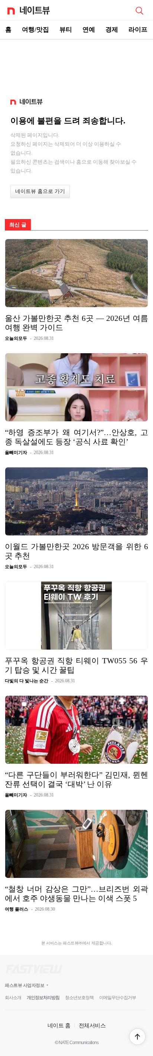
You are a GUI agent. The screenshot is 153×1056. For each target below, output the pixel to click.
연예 (88, 29)
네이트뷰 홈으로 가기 (40, 191)
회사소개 (13, 997)
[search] (139, 10)
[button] (137, 1037)
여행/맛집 (35, 29)
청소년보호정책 (79, 997)
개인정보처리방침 (43, 997)
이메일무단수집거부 (117, 997)
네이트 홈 (59, 1025)
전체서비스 (92, 1025)
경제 (111, 29)
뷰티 (65, 29)
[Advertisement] (76, 65)
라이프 (137, 29)
